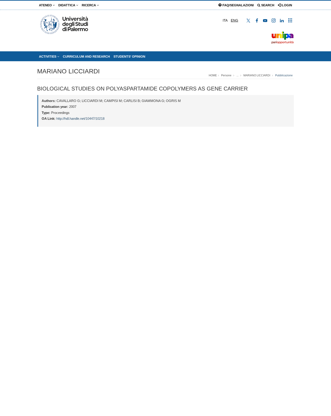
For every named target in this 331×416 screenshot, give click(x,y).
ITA (225, 20)
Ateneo (46, 5)
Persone (226, 75)
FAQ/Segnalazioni (238, 5)
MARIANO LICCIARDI (68, 71)
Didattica (67, 5)
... (237, 75)
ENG (234, 20)
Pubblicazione (284, 75)
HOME (213, 75)
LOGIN (286, 5)
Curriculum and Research (86, 56)
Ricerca (89, 5)
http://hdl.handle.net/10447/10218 (80, 118)
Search (267, 5)
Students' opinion (129, 56)
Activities (48, 56)
